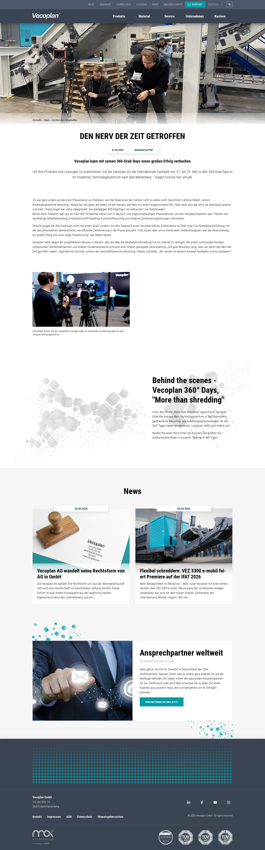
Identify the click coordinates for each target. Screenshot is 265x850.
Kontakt (197, 4)
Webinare (105, 4)
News (155, 4)
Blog (91, 4)
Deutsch (213, 4)
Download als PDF (144, 150)
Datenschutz (84, 817)
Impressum (54, 817)
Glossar (141, 4)
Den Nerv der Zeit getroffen (64, 120)
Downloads (123, 4)
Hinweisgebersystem (110, 817)
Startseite (36, 120)
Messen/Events (173, 4)
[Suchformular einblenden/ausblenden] (230, 4)
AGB (69, 817)
